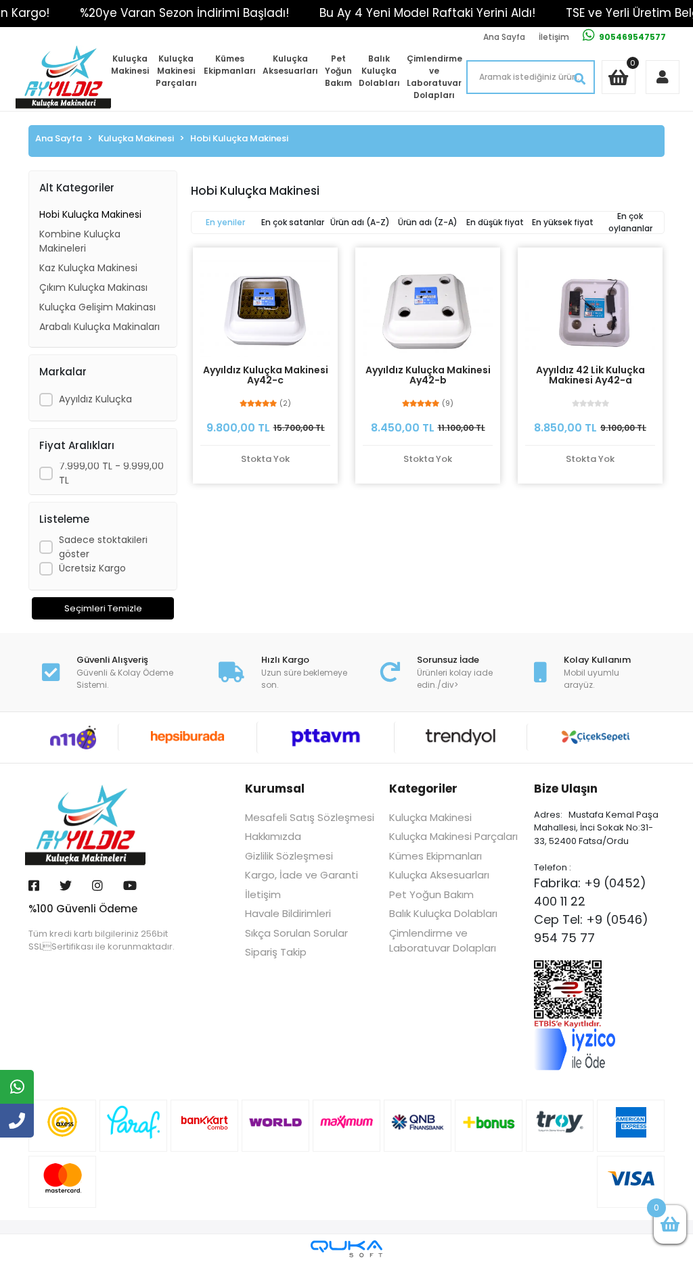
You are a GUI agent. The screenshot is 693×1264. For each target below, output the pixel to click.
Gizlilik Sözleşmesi (289, 856)
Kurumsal (275, 788)
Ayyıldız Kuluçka (95, 399)
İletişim (554, 37)
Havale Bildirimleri (288, 913)
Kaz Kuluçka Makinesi (88, 268)
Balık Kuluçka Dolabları (379, 71)
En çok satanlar (292, 222)
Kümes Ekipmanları (230, 64)
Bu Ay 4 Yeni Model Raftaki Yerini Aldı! (427, 13)
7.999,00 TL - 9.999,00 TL (111, 473)
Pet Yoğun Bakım (338, 71)
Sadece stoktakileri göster (103, 547)
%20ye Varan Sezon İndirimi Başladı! (184, 13)
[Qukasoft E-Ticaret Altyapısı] (346, 1248)
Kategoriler (423, 788)
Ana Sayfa (504, 37)
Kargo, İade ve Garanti (301, 875)
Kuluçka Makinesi (130, 64)
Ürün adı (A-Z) (360, 222)
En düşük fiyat (495, 222)
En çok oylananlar (630, 222)
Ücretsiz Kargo (92, 568)
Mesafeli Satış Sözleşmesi (309, 817)
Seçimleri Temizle (103, 608)
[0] (670, 1224)
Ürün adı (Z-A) (427, 222)
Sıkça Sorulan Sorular (296, 933)
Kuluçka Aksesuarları (290, 64)
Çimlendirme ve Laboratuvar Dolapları (434, 77)
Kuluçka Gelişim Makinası (97, 307)
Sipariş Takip (276, 952)
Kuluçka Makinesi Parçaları (176, 71)
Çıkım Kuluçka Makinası (93, 287)
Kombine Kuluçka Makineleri (79, 241)
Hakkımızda (273, 836)
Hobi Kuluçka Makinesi (90, 214)
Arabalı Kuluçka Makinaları (99, 326)
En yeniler (225, 222)
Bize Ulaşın (566, 788)
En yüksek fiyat (563, 222)
